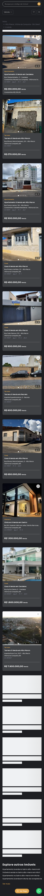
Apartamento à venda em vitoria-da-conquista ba (22, 879)
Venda (7, 12)
